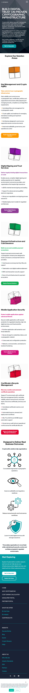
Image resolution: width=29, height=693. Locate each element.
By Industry (5, 614)
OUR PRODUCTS (7, 618)
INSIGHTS (5, 628)
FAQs (3, 644)
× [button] (26, 681)
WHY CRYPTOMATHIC (9, 591)
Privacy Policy (14, 687)
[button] (27, 1)
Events (4, 638)
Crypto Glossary (7, 641)
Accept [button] (11, 690)
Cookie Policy (23, 687)
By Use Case (5, 611)
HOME (4, 588)
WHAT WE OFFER (7, 608)
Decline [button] (17, 690)
